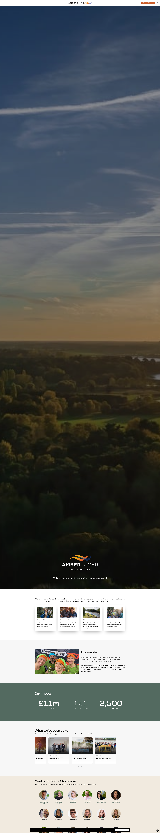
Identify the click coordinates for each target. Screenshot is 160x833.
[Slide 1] (78, 766)
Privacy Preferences (110, 830)
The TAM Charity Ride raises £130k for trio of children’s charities (67, 759)
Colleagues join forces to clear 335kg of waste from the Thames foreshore (91, 759)
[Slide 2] (80, 766)
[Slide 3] (81, 766)
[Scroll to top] (157, 830)
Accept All (125, 830)
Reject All (118, 830)
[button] (45, 745)
